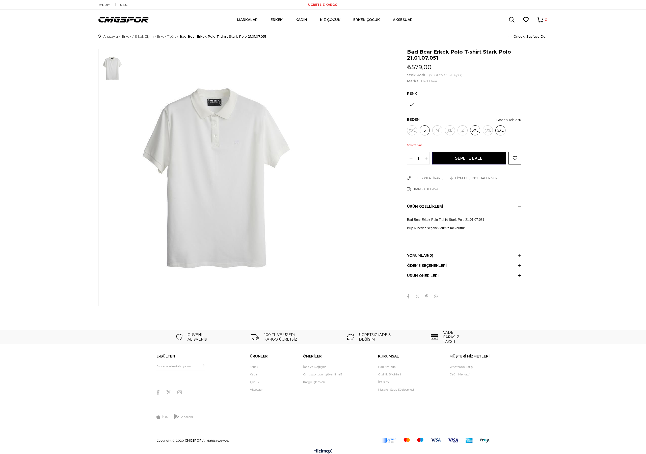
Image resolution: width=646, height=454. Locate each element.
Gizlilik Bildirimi (389, 374)
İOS (165, 417)
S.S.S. (124, 4)
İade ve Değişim (314, 367)
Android (187, 417)
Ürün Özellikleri (425, 206)
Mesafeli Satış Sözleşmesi (396, 389)
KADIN (301, 19)
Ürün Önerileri (423, 275)
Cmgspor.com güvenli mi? (322, 374)
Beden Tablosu (508, 120)
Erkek (254, 367)
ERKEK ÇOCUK (366, 19)
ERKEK (277, 19)
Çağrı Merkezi (459, 374)
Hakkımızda (387, 367)
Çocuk (254, 382)
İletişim (383, 382)
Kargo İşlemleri (314, 382)
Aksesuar (256, 389)
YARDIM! (104, 4)
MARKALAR (247, 19)
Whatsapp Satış (461, 367)
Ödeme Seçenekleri (427, 265)
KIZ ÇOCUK (330, 19)
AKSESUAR (403, 19)
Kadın (254, 374)
